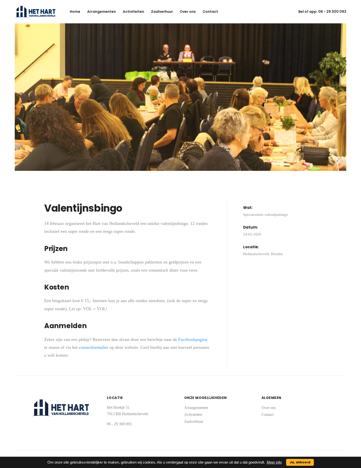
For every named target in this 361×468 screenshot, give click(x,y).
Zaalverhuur (162, 11)
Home (75, 11)
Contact (210, 11)
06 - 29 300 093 (332, 11)
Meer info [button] (274, 462)
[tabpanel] (180, 97)
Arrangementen (101, 11)
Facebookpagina (192, 339)
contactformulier (94, 347)
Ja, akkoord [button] (300, 462)
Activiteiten (133, 11)
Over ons (188, 11)
